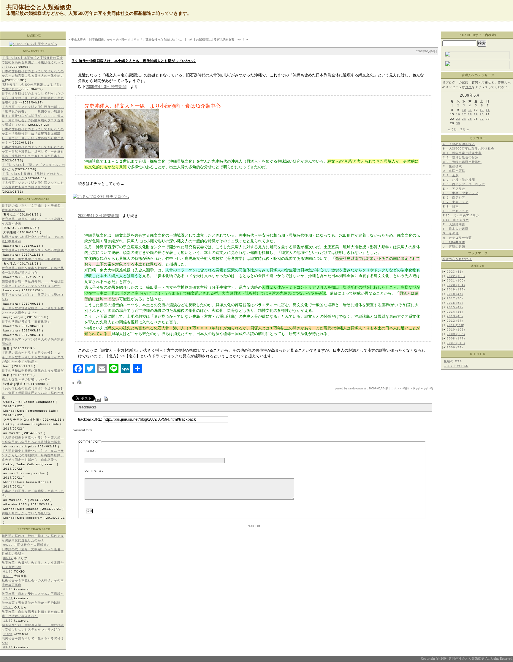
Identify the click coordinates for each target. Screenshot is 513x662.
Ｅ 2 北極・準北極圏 (458, 179)
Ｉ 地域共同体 (453, 242)
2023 (455, 271)
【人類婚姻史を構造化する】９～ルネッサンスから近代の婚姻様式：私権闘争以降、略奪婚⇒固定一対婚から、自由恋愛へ (33, 455)
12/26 (8, 620)
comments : (94, 470)
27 (482, 118)
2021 (456, 280)
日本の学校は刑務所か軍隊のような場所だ (33, 370)
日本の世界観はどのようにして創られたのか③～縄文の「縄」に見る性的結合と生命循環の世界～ (33, 98)
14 (488, 109)
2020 (456, 285)
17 (464, 114)
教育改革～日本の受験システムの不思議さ (33, 250)
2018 (455, 293)
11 (470, 109)
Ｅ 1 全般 (450, 175)
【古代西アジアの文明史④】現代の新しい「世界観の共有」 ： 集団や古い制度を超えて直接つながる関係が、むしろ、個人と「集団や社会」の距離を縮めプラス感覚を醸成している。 (33, 115)
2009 (456, 334)
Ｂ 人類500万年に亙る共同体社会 (468, 148)
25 (470, 118)
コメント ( (397, 388)
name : (90, 451)
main (190, 39)
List (98, 399)
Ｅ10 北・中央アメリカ (460, 215)
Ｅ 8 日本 (450, 206)
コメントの (456, 365)
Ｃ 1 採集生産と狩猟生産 (462, 153)
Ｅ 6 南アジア (453, 197)
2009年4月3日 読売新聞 (106, 86)
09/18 (8, 647)
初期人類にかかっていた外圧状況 (26, 513)
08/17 (8, 558)
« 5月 (452, 129)
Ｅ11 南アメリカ (455, 219)
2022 (456, 276)
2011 (455, 325)
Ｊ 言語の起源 (453, 246)
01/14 (8, 589)
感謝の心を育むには (457, 259)
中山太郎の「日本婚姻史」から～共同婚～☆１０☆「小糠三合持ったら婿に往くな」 (127, 39)
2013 (455, 316)
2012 (455, 320)
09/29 (8, 544)
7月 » (464, 129)
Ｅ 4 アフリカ (453, 188)
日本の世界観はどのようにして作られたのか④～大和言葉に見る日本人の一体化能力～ (33, 76)
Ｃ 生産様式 (452, 166)
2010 (456, 329)
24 (464, 118)
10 (464, 109)
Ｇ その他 (450, 233)
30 (458, 123)
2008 (456, 338)
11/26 (7, 634)
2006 (455, 347)
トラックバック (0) (421, 388)
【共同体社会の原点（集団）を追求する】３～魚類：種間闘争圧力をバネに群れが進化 (33, 393)
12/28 (8, 607)
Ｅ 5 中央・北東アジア (460, 193)
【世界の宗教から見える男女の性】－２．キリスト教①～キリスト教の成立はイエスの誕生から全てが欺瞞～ (33, 357)
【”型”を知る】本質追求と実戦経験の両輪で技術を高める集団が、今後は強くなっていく (33, 62)
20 (482, 114)
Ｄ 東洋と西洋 (453, 170)
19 (476, 114)
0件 (405, 388)
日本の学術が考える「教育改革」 (26, 321)
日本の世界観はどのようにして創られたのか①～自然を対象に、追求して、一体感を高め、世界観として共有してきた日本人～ (33, 151)
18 (470, 114)
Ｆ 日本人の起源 (455, 228)
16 (458, 114)
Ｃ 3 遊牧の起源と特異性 (462, 161)
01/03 (8, 576)
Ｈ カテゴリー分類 (457, 237)
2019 (456, 289)
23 (458, 118)
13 (482, 109)
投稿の (453, 361)
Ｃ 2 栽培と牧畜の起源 (460, 157)
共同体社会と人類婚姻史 (32, 544)
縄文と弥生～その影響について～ (26, 379)
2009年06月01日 (379, 388)
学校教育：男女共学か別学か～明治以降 (31, 259)
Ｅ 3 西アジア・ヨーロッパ (463, 184)
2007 (456, 343)
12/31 (8, 598)
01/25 (8, 571)
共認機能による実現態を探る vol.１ (220, 39)
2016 (455, 302)
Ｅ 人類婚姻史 (453, 224)
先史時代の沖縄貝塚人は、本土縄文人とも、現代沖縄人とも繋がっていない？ (134, 61)
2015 (455, 307)
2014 (455, 311)
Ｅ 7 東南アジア (455, 202)
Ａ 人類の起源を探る (458, 144)
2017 (455, 298)
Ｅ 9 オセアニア (455, 211)
